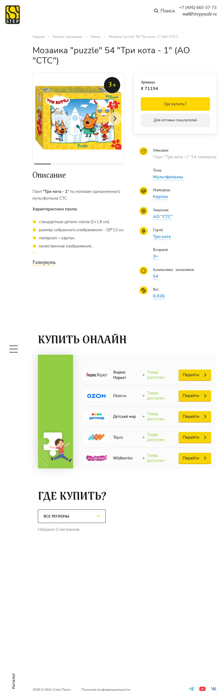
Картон (160, 197)
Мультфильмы (168, 177)
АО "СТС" (163, 217)
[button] (115, 118)
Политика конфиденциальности (105, 689)
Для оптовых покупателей (175, 120)
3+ (155, 256)
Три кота (162, 237)
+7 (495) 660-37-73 (198, 8)
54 (155, 276)
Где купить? (175, 104)
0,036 (159, 296)
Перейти (191, 375)
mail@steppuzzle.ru (199, 14)
